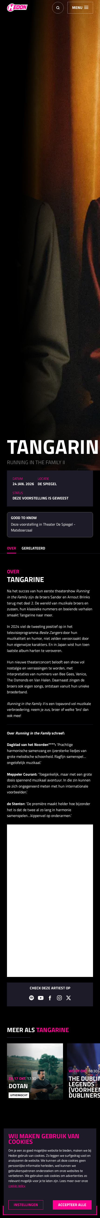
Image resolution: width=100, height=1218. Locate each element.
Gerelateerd (33, 548)
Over (11, 548)
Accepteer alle (72, 1204)
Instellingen (26, 1204)
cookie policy (16, 1185)
